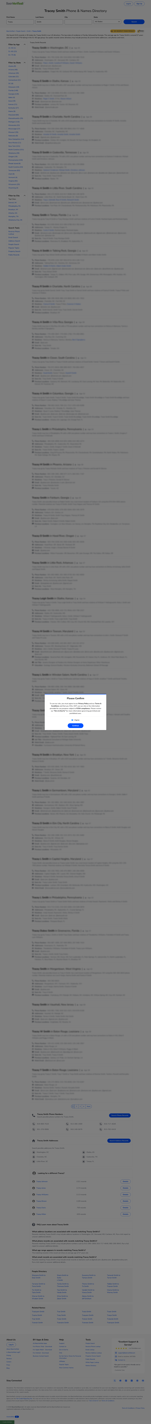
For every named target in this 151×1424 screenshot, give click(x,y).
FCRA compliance (83, 708)
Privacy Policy (83, 703)
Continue (75, 726)
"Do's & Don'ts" (60, 711)
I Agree (76, 720)
